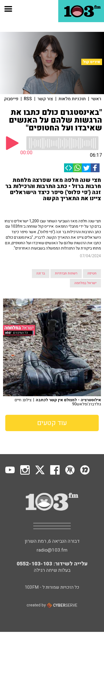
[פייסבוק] (95, 167)
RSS (28, 99)
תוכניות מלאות (72, 99)
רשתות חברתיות (66, 273)
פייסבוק (11, 99)
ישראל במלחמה (85, 282)
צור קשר (45, 99)
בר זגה (40, 273)
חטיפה (92, 273)
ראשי (96, 99)
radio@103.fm (52, 550)
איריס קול (91, 62)
